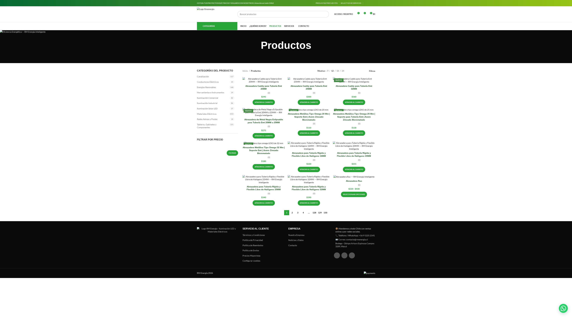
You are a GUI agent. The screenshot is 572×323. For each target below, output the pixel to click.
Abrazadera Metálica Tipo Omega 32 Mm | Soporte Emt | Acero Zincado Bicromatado (264, 150)
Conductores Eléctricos (208, 82)
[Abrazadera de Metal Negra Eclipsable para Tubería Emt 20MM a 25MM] (264, 112)
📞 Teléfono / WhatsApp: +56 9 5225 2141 (355, 235)
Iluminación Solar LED (207, 108)
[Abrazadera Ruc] (354, 176)
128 (314, 212)
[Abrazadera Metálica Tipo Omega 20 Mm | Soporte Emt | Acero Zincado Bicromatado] (309, 109)
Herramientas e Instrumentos (210, 92)
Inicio (245, 71)
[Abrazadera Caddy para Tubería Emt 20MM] (264, 80)
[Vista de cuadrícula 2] (351, 71)
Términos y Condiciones (254, 235)
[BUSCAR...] (325, 14)
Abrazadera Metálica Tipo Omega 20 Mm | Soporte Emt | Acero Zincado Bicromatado (309, 117)
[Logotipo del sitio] (215, 14)
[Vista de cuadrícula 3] (355, 71)
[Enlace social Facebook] (366, 3)
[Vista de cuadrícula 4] (360, 71)
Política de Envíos (251, 250)
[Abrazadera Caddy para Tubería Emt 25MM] (309, 80)
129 (320, 212)
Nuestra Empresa (296, 235)
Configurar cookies (251, 260)
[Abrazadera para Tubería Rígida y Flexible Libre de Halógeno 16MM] (309, 145)
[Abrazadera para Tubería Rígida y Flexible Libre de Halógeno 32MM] (309, 179)
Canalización (203, 76)
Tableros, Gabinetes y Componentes (206, 126)
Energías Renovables (206, 87)
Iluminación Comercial (207, 98)
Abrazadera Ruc (354, 181)
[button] (264, 102)
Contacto (292, 245)
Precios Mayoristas (251, 255)
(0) (269, 93)
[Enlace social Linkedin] (373, 3)
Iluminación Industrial (207, 103)
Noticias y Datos (296, 240)
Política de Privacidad (253, 240)
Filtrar (232, 153)
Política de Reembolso (253, 245)
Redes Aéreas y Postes (207, 119)
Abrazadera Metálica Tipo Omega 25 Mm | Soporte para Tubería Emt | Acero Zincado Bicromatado (354, 117)
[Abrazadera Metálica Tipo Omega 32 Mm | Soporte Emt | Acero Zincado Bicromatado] (264, 143)
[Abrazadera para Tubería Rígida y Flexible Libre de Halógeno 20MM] (354, 145)
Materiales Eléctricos (207, 114)
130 (325, 212)
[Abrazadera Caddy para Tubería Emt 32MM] (354, 80)
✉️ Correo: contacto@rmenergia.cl (351, 239)
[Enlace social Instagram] (370, 3)
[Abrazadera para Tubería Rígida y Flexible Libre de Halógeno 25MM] (264, 179)
